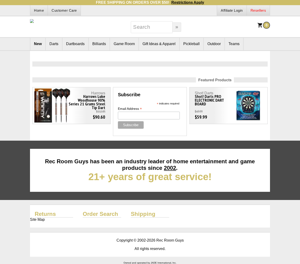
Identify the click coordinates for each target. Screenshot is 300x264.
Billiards (99, 44)
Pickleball (191, 44)
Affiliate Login (232, 10)
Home (39, 10)
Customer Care (64, 10)
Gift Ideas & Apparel (159, 44)
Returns (45, 214)
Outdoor (214, 44)
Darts (53, 44)
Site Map (37, 219)
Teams (234, 44)
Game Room (124, 44)
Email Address (130, 109)
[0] (260, 27)
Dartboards (75, 44)
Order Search (100, 214)
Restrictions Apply (187, 2)
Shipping (143, 214)
